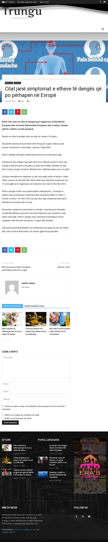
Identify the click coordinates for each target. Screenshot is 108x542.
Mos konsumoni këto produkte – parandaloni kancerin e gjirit (17, 268)
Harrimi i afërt (63, 267)
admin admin (28, 283)
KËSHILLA (16, 79)
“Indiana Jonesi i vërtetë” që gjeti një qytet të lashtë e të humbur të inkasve (23, 472)
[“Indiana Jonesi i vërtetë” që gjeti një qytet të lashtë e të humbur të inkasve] (7, 472)
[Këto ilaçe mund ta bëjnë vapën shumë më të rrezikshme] (59, 319)
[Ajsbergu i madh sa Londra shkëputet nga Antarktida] (43, 474)
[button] (102, 29)
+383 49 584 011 (8, 532)
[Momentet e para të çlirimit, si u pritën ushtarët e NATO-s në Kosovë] (43, 460)
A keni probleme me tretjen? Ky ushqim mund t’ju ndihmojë (36, 331)
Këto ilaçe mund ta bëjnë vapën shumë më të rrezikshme (59, 331)
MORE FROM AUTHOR (34, 306)
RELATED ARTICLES (12, 306)
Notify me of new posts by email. (18, 418)
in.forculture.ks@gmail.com (25, 529)
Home (7, 79)
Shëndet (17, 83)
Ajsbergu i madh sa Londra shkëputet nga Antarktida (57, 474)
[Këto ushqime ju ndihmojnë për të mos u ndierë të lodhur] (12, 319)
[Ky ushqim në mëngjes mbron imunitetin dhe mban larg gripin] (43, 447)
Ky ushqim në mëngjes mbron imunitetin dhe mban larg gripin (58, 448)
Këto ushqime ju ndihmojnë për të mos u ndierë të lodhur (12, 331)
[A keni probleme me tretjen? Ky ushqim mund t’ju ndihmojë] (36, 319)
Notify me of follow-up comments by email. (22, 415)
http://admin (25, 287)
